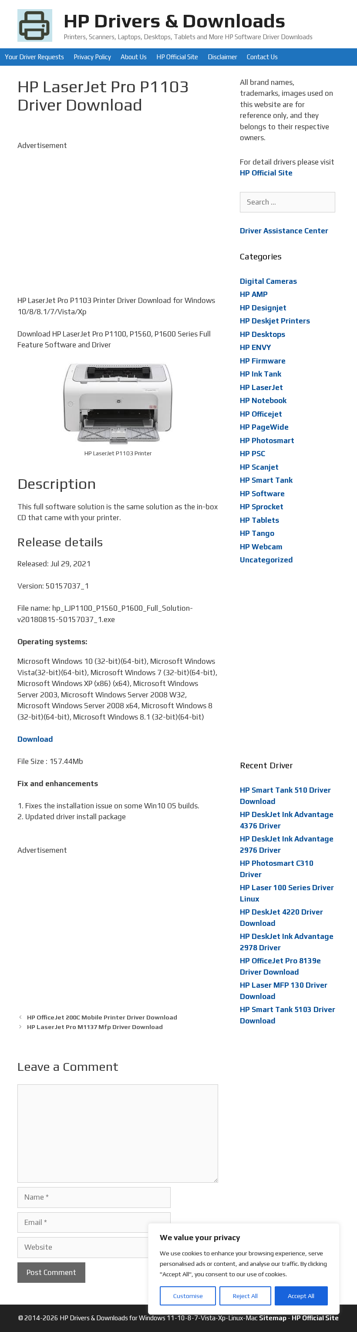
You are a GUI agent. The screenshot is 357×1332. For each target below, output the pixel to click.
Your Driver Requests (34, 57)
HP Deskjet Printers (275, 320)
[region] (244, 1269)
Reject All (245, 1295)
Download (35, 739)
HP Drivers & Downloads (175, 20)
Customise (188, 1295)
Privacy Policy (92, 57)
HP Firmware (263, 361)
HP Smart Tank (266, 480)
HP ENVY (255, 347)
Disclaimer (222, 57)
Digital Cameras (268, 281)
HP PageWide (264, 427)
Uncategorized (266, 559)
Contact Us (262, 57)
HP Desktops (262, 334)
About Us (134, 57)
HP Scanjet (259, 467)
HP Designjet (263, 307)
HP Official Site (177, 57)
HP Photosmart (267, 440)
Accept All (301, 1295)
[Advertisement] (117, 212)
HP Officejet (261, 414)
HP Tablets (259, 520)
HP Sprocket (261, 506)
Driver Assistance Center (284, 230)
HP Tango (257, 533)
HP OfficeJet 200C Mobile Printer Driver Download (102, 1017)
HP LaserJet (261, 387)
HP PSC (252, 453)
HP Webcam (261, 546)
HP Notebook (263, 400)
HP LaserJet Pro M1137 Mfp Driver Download (95, 1026)
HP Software (262, 493)
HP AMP (254, 294)
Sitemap (272, 1318)
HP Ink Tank (260, 374)
